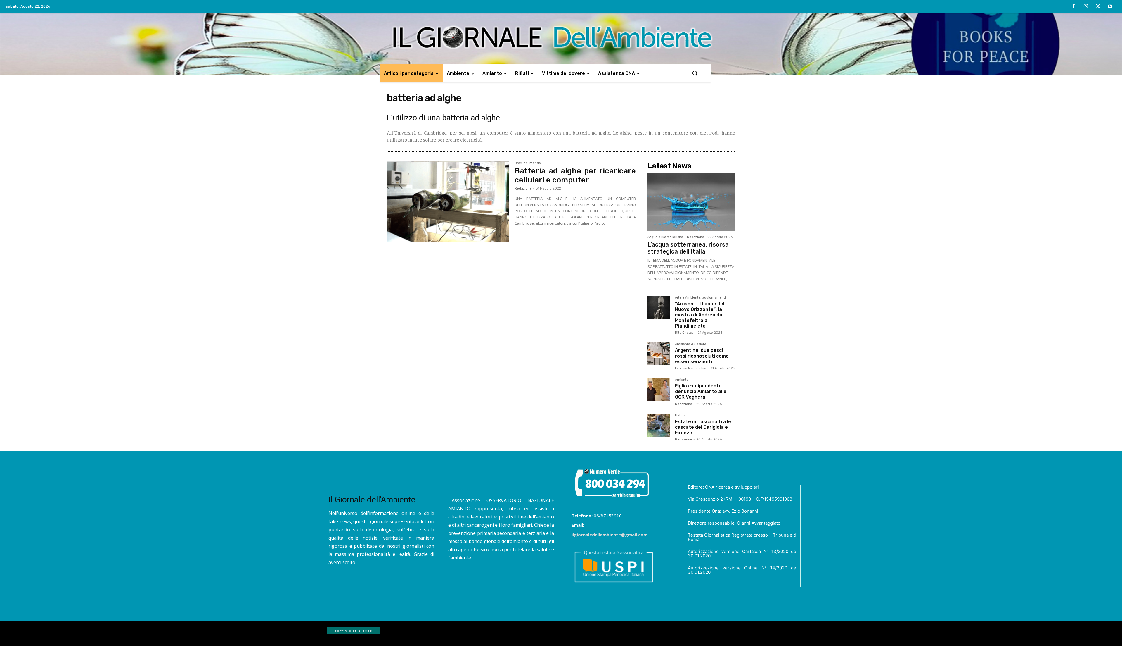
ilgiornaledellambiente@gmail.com (609, 535)
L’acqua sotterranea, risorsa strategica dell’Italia (688, 248)
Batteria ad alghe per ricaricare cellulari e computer (575, 175)
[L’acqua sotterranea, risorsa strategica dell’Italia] (691, 202)
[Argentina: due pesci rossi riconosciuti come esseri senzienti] (658, 353)
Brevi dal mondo (528, 163)
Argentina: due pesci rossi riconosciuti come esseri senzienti (702, 355)
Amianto (681, 380)
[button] (695, 73)
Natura (680, 415)
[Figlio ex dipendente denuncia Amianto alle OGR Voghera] (658, 389)
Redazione (523, 188)
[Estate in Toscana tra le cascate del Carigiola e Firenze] (658, 425)
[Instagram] (1086, 7)
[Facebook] (1074, 7)
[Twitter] (1098, 7)
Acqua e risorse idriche (665, 237)
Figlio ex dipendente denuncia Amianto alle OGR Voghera (700, 391)
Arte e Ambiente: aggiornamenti (700, 297)
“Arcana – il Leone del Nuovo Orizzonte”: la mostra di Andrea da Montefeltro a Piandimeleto (699, 315)
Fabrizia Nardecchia (690, 368)
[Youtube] (1110, 7)
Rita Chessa (684, 333)
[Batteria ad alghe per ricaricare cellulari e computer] (448, 201)
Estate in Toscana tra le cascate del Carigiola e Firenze (703, 427)
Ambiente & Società (690, 344)
